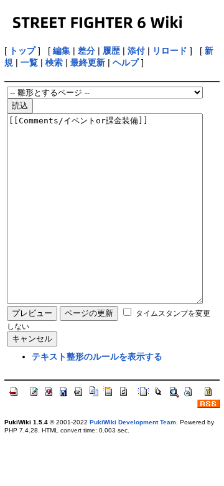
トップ (22, 50)
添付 (136, 50)
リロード (169, 50)
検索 (54, 62)
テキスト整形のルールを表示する (97, 356)
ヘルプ (126, 62)
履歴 (111, 50)
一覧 (29, 62)
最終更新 (87, 62)
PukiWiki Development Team (133, 422)
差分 (86, 50)
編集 (61, 50)
